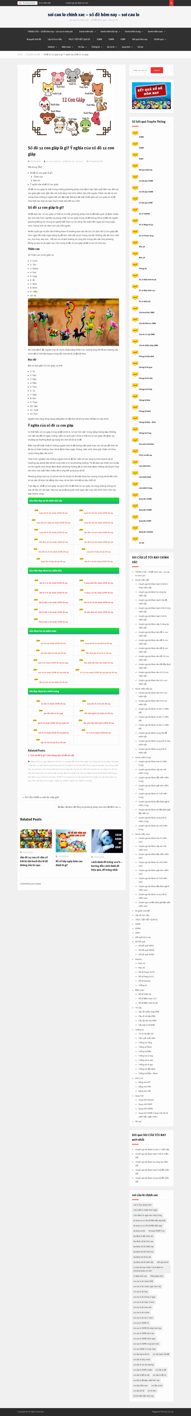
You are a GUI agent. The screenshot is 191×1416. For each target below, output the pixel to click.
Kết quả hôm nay (139, 39)
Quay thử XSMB (145, 499)
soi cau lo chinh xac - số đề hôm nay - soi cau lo (64, 161)
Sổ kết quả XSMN (146, 192)
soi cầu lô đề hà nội (141, 1375)
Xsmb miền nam (155, 31)
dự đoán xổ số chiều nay (143, 1246)
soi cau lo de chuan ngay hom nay (147, 1286)
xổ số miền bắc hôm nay (143, 1396)
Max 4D (142, 257)
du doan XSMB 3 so (156, 1231)
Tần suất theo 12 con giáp (42, 781)
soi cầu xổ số (138, 1390)
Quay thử (126, 47)
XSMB (99, 39)
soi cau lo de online (141, 1312)
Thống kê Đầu (144, 400)
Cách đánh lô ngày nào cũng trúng (147, 1215)
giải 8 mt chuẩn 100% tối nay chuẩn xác (53, 723)
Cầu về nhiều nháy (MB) (148, 345)
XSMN (111, 39)
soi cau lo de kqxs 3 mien (143, 1302)
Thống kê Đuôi (145, 411)
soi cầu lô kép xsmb (141, 1359)
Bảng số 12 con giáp (39, 761)
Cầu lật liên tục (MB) (147, 323)
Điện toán (66, 47)
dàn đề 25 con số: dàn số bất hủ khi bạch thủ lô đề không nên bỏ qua (34, 861)
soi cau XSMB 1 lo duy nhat (144, 1349)
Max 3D (142, 247)
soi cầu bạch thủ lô (141, 1354)
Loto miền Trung (145, 488)
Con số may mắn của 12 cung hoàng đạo (88, 765)
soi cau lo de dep (140, 1291)
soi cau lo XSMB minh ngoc (144, 1338)
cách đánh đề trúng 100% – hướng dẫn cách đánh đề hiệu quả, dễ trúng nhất (106, 865)
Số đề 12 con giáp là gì (65, 777)
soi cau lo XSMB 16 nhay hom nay (147, 1328)
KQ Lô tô (110, 47)
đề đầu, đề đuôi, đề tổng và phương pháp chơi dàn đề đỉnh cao (88, 807)
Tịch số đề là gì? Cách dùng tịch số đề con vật (52, 755)
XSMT (123, 39)
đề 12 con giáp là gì (71, 773)
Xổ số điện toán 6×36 (148, 1003)
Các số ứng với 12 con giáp (99, 761)
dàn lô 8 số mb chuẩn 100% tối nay (53, 593)
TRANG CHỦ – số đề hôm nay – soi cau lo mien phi (50, 31)
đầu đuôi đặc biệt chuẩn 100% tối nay (98, 723)
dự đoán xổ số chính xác (143, 1251)
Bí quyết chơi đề (34, 39)
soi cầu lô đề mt (159, 1375)
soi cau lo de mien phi (142, 1307)
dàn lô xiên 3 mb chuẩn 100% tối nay (53, 612)
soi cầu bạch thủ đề (161, 1354)
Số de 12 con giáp (48, 777)
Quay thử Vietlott (146, 532)
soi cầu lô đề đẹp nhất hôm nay (146, 1380)
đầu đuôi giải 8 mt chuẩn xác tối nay (98, 713)
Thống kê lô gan (145, 367)
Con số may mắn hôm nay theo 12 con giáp (90, 769)
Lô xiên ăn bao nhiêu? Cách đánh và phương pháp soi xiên (148, 1269)
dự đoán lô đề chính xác (143, 1236)
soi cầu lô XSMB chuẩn (142, 1370)
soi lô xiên (152, 1390)
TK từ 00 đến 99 (145, 455)
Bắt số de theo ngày (80, 761)
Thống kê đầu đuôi (146, 356)
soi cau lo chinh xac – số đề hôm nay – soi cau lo (93, 14)
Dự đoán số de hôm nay (143, 1241)
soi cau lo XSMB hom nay (143, 1333)
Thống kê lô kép (145, 389)
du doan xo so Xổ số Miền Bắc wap (147, 1225)
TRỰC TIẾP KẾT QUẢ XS (79, 39)
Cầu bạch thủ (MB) (146, 312)
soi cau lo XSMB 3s (141, 1323)
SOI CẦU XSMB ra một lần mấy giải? (42, 797)
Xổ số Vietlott (145, 981)
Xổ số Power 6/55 (146, 235)
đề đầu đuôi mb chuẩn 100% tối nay (98, 612)
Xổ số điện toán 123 (147, 290)
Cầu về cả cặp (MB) (147, 334)
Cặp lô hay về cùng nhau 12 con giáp (57, 765)
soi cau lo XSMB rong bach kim (146, 1344)
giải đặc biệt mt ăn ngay (53, 713)
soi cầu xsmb (156, 1385)
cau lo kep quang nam (142, 1205)
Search (157, 70)
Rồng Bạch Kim (156, 1276)
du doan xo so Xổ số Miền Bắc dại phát (149, 1220)
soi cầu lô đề (161, 1370)
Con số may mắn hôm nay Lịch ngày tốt (57, 769)
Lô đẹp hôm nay (140, 1276)
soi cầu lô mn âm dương (143, 1364)
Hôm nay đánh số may (88, 773)
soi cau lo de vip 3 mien (143, 1318)
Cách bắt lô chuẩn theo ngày (145, 1210)
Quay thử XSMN (145, 510)
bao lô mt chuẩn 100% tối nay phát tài (53, 733)
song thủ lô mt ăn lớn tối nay (98, 704)
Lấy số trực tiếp (55, 39)
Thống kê (95, 47)
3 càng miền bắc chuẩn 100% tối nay (98, 583)
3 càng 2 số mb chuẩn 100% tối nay (99, 593)
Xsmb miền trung (133, 31)
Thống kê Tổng (145, 433)
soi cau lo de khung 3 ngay (144, 1297)
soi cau (170, 1411)
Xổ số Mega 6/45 (146, 224)
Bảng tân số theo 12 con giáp (59, 761)
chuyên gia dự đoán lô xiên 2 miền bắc (152, 1149)
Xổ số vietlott (144, 214)
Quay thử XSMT (145, 521)
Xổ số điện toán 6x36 (147, 279)
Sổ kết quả (159, 39)
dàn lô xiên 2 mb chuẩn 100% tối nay (53, 602)
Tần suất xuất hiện (146, 444)
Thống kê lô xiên (146, 378)
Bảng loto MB (145, 1091)
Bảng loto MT (145, 1082)
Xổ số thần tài (144, 301)
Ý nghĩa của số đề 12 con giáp (80, 781)
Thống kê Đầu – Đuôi (147, 422)
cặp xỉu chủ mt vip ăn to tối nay (53, 742)
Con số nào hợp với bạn (53, 773)
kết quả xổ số (162, 1262)
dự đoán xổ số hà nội (142, 1257)
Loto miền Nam (145, 477)
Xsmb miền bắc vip (109, 31)
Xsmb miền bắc (86, 31)
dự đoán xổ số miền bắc (143, 1262)
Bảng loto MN (145, 1086)
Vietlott (51, 47)
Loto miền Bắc (145, 466)
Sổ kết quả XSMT (146, 203)
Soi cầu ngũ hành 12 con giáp (86, 777)
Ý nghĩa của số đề (61, 781)
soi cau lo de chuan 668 (143, 1281)
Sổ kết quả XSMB (146, 181)
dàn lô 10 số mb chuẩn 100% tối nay (98, 602)
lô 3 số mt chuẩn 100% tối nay (99, 733)
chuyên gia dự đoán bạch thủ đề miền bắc (57, 3)
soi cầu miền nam (140, 1385)
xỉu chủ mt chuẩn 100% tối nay (53, 704)
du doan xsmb (139, 1231)
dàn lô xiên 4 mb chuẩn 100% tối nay (53, 622)
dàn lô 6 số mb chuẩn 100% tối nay (53, 583)
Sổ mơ (140, 47)
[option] (63, 3)
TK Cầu (81, 47)
